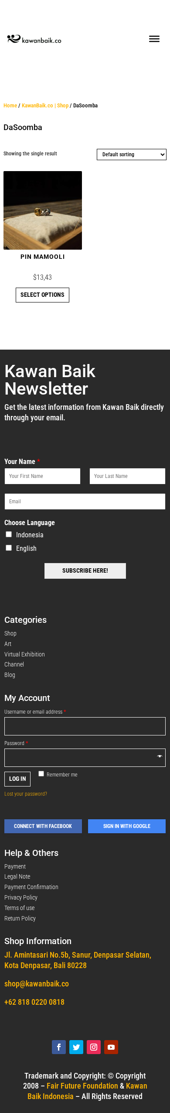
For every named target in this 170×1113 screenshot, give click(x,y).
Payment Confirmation (31, 886)
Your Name (22, 461)
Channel (14, 664)
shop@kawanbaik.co (36, 983)
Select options (42, 294)
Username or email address (35, 712)
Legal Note (17, 876)
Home (10, 105)
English (26, 548)
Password (16, 743)
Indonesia (30, 535)
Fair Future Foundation (82, 1085)
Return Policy (20, 918)
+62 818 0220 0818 (34, 1002)
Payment (15, 866)
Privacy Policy (20, 897)
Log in (17, 778)
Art (7, 643)
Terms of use (19, 907)
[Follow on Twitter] (76, 1047)
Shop (10, 633)
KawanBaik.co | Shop (45, 105)
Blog (9, 674)
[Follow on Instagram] (94, 1047)
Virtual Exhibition (24, 654)
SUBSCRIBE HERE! (85, 570)
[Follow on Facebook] (59, 1047)
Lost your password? (25, 794)
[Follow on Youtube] (111, 1047)
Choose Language (29, 523)
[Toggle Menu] (154, 39)
